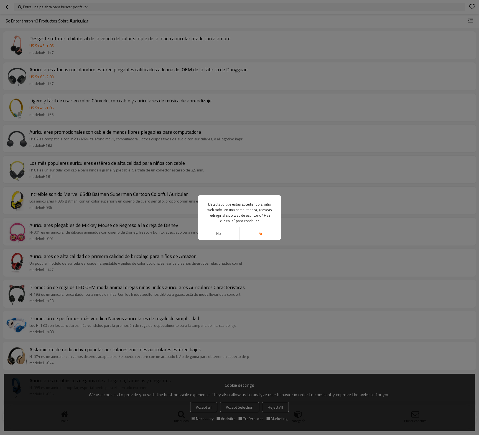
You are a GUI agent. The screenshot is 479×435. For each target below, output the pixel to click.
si (260, 233)
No (218, 233)
